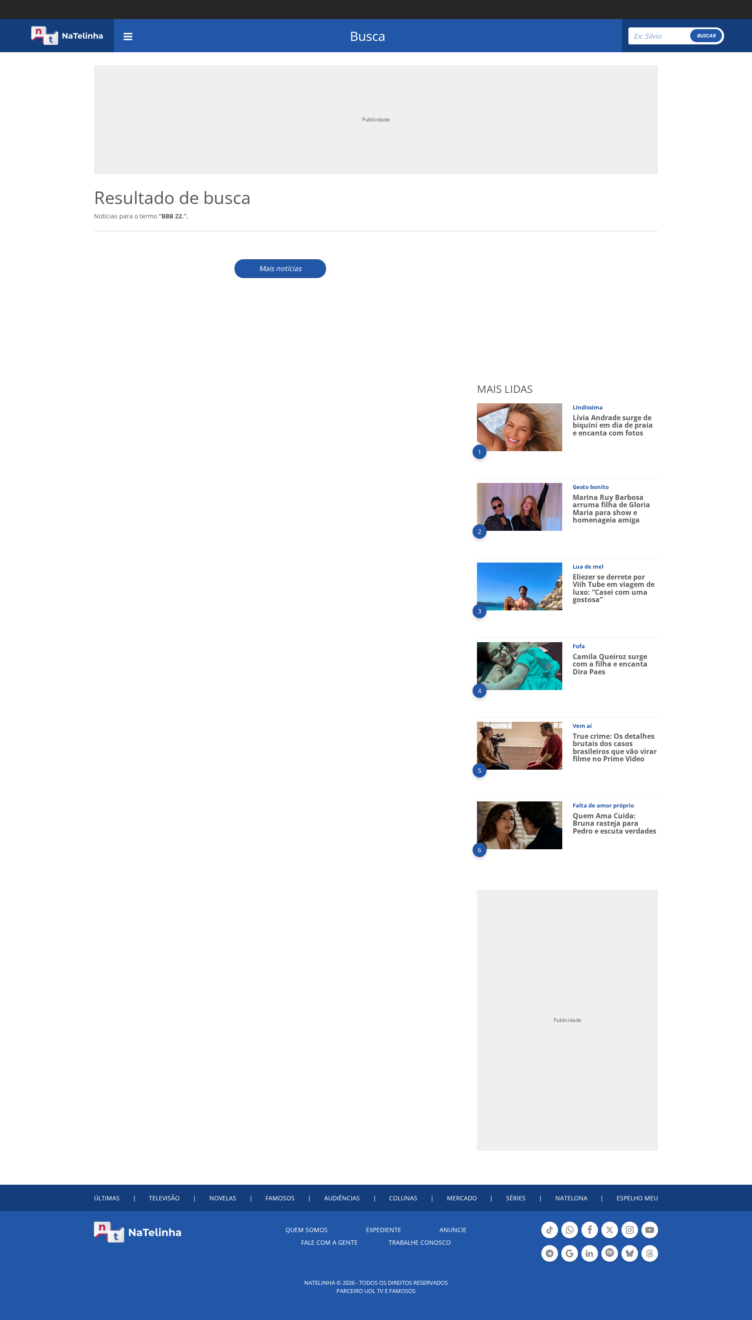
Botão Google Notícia (569, 1261)
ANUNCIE (453, 1230)
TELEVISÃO (164, 1198)
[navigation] (128, 35)
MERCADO (462, 1198)
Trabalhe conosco (420, 1242)
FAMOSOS (280, 1198)
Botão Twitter (609, 1237)
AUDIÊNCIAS (342, 1198)
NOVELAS (222, 1198)
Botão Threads (649, 1261)
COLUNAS (403, 1198)
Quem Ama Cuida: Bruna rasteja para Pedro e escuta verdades (614, 823)
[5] (519, 745)
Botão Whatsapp (569, 1237)
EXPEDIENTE (383, 1230)
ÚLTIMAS (107, 1198)
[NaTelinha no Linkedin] (589, 1253)
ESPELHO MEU (637, 1198)
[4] (519, 665)
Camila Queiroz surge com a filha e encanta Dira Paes (610, 664)
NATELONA (571, 1198)
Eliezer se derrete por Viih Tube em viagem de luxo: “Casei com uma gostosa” (614, 588)
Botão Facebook (589, 1237)
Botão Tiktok (549, 1237)
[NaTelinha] (67, 36)
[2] (519, 506)
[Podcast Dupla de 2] (609, 1253)
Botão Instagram (629, 1237)
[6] (519, 825)
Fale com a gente (329, 1242)
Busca (368, 36)
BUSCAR (706, 35)
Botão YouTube (649, 1237)
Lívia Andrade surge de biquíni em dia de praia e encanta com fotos (613, 425)
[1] (519, 426)
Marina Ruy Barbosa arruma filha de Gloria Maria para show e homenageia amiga (611, 508)
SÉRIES (516, 1198)
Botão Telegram (549, 1261)
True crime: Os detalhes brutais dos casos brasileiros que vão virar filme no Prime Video (615, 747)
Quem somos (306, 1230)
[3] (519, 586)
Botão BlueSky (629, 1261)
